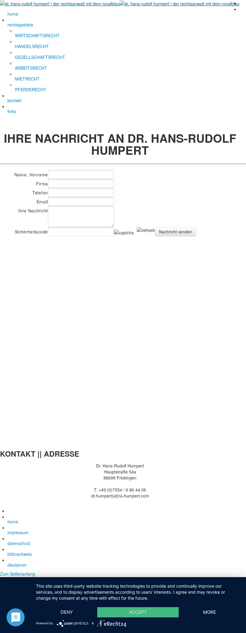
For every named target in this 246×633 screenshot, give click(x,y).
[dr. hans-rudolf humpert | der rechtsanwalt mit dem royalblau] (119, 3)
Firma (42, 184)
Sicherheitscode (31, 232)
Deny (67, 612)
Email (42, 202)
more (209, 612)
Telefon (40, 193)
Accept (138, 612)
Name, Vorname (31, 175)
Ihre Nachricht (33, 211)
